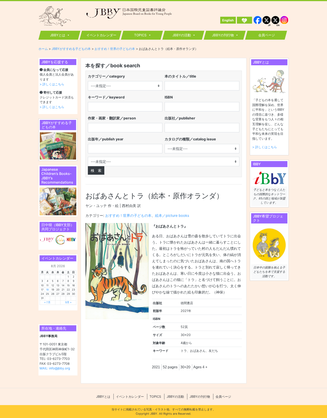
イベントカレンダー (101, 35)
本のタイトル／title (180, 76)
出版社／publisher (180, 118)
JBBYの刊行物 (223, 35)
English (228, 20)
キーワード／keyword (106, 97)
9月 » (68, 302)
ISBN (169, 97)
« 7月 (47, 302)
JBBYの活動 (181, 35)
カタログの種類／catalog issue (190, 139)
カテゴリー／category (106, 76)
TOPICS (140, 35)
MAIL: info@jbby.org (55, 368)
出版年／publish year (105, 139)
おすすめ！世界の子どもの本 (128, 215)
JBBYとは (57, 35)
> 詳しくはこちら (52, 84)
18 (47, 289)
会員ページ (266, 35)
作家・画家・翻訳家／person (112, 118)
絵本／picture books (172, 215)
